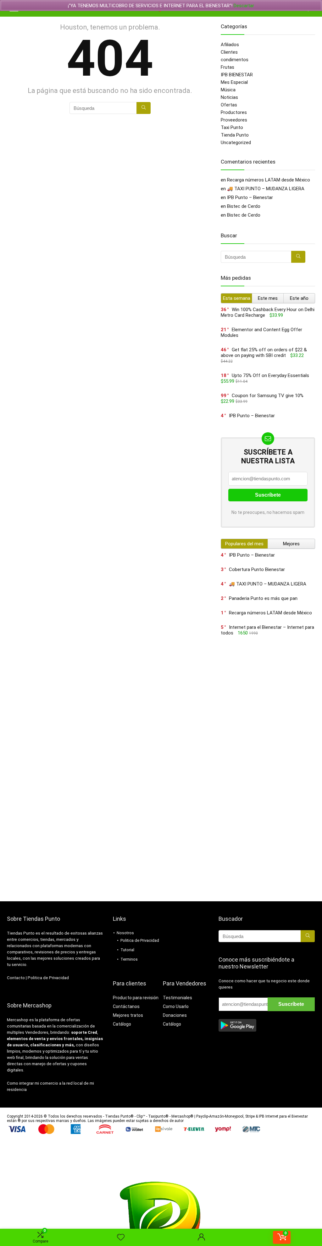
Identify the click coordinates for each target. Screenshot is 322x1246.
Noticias (229, 97)
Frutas (227, 67)
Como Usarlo (176, 1006)
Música (228, 90)
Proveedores (234, 120)
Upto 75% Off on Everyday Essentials (270, 375)
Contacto (16, 977)
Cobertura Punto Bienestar (257, 569)
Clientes (229, 52)
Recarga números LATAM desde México (268, 180)
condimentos (234, 59)
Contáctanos (126, 1006)
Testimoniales (177, 997)
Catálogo (122, 1024)
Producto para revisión (135, 997)
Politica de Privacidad (48, 977)
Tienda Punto (235, 135)
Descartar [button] (244, 5)
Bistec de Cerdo (243, 206)
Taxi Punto (232, 127)
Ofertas (229, 105)
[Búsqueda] (143, 108)
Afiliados (230, 44)
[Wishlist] (121, 1237)
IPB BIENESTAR (237, 75)
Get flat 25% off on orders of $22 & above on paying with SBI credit (264, 352)
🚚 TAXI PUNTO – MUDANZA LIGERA (265, 188)
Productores (234, 112)
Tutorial (127, 949)
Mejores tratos (128, 1015)
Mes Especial (234, 82)
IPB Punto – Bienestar (250, 197)
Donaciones (175, 1015)
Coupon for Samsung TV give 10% (267, 395)
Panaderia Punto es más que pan (263, 598)
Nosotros (125, 932)
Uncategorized (236, 142)
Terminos (129, 959)
